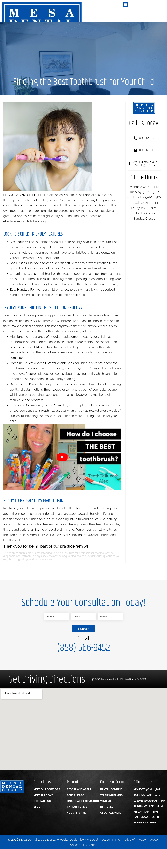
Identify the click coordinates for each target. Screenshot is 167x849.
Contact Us (42, 801)
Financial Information (83, 801)
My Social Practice (97, 839)
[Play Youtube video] (62, 457)
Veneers (105, 801)
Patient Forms (77, 807)
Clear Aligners (110, 813)
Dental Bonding (111, 789)
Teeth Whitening (111, 795)
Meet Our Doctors (46, 789)
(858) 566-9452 (83, 648)
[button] (125, 4)
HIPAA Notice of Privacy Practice (135, 839)
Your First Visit (78, 813)
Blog (37, 807)
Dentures (106, 807)
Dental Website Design (63, 839)
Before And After (79, 789)
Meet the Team (43, 795)
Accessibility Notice (83, 845)
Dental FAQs (75, 795)
